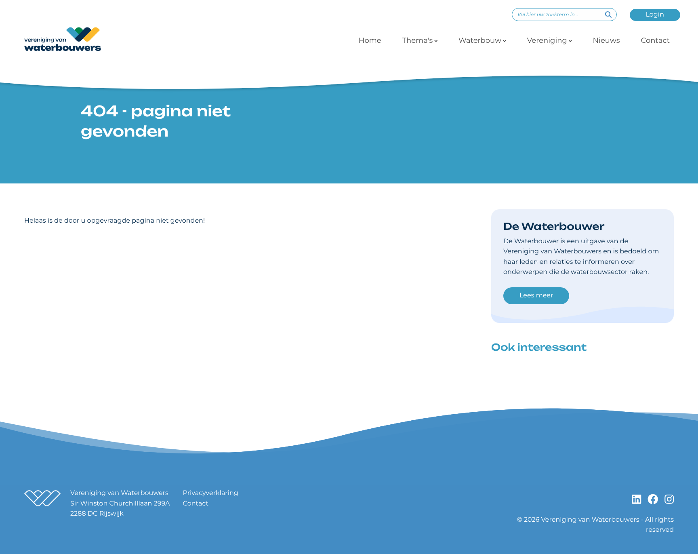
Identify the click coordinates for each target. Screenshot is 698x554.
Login (655, 15)
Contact (655, 40)
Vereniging (547, 40)
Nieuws (606, 40)
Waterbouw (479, 40)
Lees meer (536, 295)
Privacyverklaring (210, 493)
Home (370, 40)
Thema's (417, 40)
